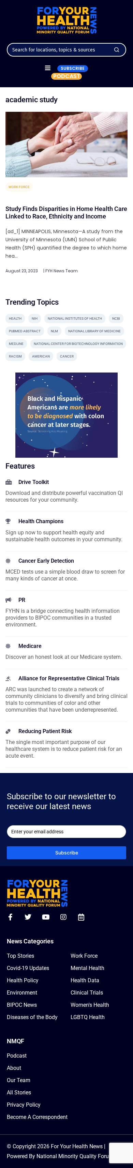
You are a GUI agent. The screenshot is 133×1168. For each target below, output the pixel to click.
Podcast (17, 1055)
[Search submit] (116, 49)
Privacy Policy (24, 1105)
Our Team (18, 1080)
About (14, 1068)
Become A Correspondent (37, 1117)
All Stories (19, 1092)
